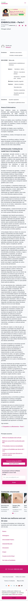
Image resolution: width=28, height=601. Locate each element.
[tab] (13, 513)
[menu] (25, 3)
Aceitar (14, 598)
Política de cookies (20, 576)
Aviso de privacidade (8, 576)
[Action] (14, 12)
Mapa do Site (20, 580)
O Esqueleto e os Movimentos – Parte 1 (13, 426)
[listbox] (14, 446)
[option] (14, 438)
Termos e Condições (9, 580)
